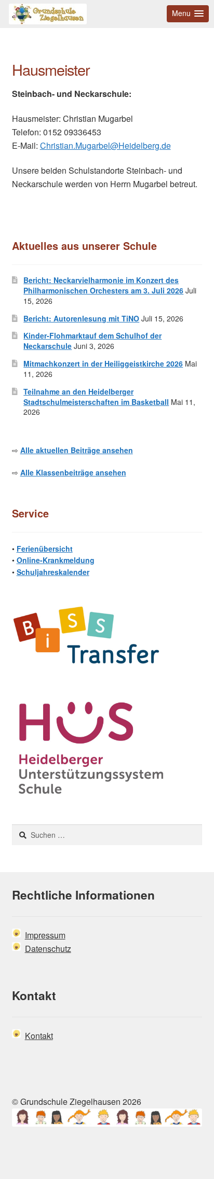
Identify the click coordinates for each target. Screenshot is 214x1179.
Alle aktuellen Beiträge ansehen (76, 450)
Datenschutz (48, 949)
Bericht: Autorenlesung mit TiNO (81, 318)
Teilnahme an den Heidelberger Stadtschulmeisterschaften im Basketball (96, 396)
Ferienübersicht (45, 548)
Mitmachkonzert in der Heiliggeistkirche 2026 (103, 363)
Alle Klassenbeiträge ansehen (73, 472)
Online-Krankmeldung (56, 560)
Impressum (45, 935)
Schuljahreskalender (53, 572)
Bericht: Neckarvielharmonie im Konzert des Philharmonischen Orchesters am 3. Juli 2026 (103, 285)
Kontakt (39, 1036)
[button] (188, 13)
